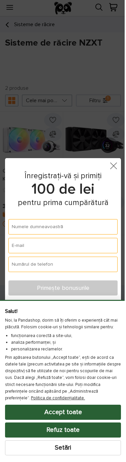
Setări (60, 448)
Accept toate (60, 412)
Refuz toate (60, 430)
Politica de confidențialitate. (58, 398)
